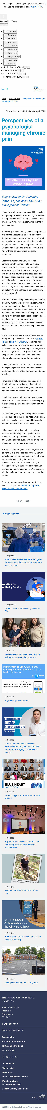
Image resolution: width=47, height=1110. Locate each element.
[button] (3, 89)
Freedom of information (13, 1041)
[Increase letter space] (27, 77)
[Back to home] (39, 89)
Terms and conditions (12, 1045)
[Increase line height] (24, 74)
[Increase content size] (28, 67)
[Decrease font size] (19, 70)
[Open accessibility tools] (3, 17)
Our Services (8, 1063)
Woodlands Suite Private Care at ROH (11, 1083)
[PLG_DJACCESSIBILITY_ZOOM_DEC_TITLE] (25, 67)
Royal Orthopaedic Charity (15, 1076)
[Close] (45, 4)
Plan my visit (8, 1067)
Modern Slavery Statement (14, 1088)
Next (27, 500)
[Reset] (2, 24)
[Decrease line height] (20, 74)
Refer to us (7, 1072)
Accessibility (8, 1037)
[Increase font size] (22, 70)
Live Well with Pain (18, 341)
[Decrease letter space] (23, 77)
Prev (20, 500)
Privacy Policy (36, 6)
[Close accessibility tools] (6, 24)
